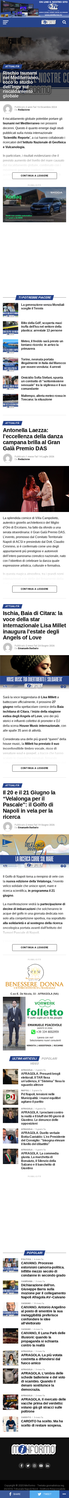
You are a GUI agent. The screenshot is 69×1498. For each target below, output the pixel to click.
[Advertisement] (34, 256)
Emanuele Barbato (28, 648)
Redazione (24, 109)
